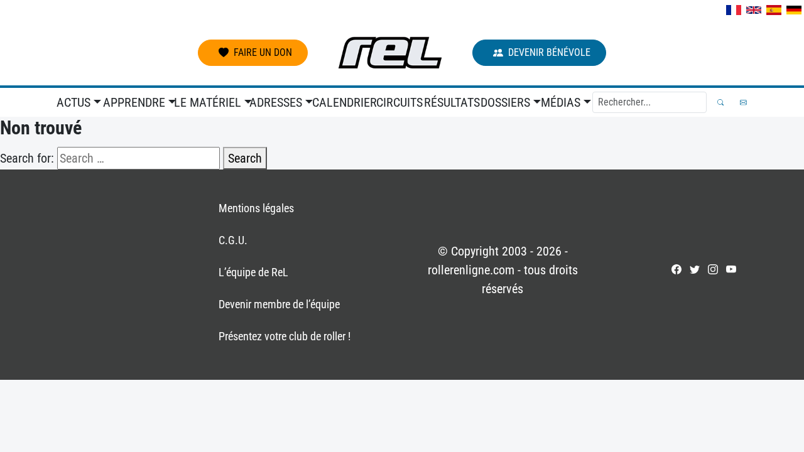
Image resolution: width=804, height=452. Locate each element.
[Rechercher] (721, 102)
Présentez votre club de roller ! (284, 336)
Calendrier (341, 102)
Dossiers (505, 102)
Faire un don (263, 52)
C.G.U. (233, 240)
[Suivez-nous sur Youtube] (731, 269)
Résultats (449, 102)
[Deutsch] (793, 10)
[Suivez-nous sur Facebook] (676, 269)
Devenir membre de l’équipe (279, 304)
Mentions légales (256, 208)
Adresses (275, 102)
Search (245, 158)
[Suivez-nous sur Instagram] (713, 269)
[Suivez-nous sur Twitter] (695, 269)
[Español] (773, 10)
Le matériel (207, 102)
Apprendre (134, 102)
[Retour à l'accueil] (390, 52)
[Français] (733, 10)
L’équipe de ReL (253, 272)
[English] (753, 10)
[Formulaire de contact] (743, 102)
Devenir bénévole (549, 52)
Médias (560, 102)
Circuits (398, 102)
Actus (73, 102)
